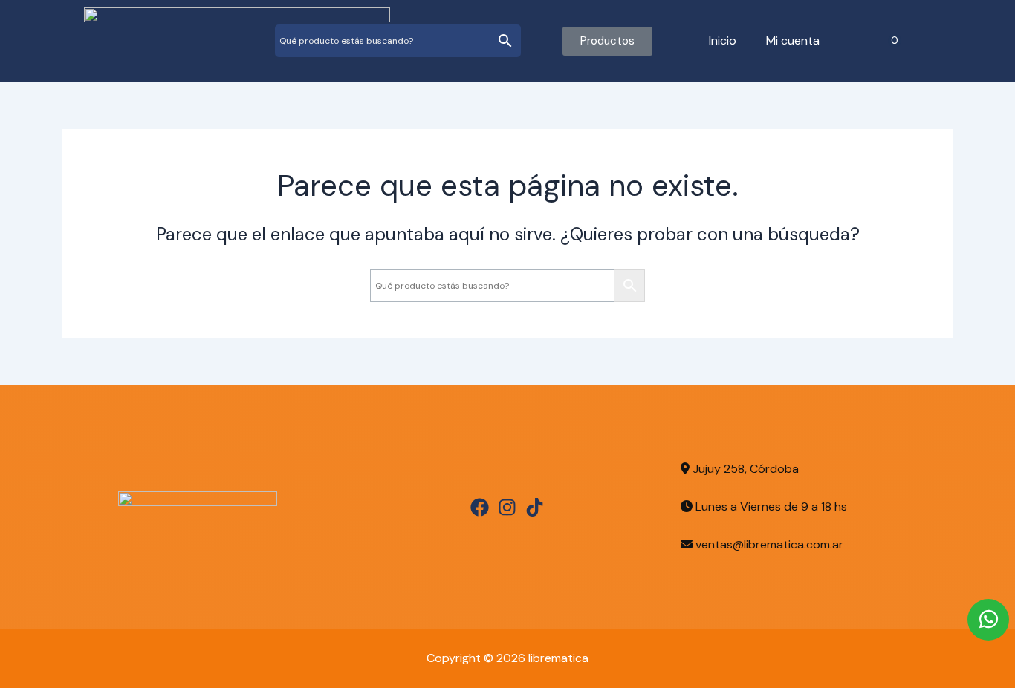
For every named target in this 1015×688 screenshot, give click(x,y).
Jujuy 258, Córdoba (744, 468)
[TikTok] (534, 507)
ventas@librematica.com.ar (769, 544)
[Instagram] (507, 507)
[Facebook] (479, 507)
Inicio (722, 40)
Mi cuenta (793, 40)
